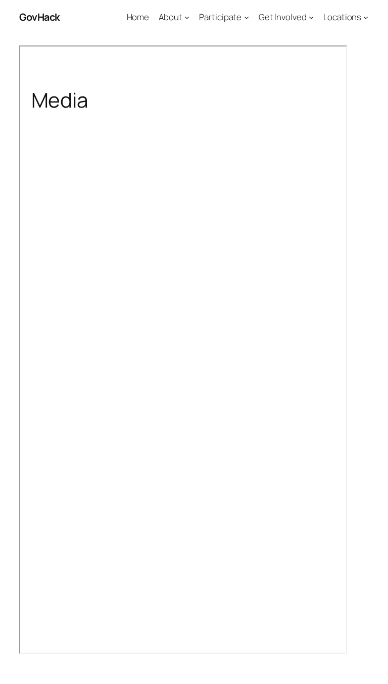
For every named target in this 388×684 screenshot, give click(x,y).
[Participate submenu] (246, 17)
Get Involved (283, 17)
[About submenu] (186, 17)
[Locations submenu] (365, 17)
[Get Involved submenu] (311, 17)
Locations (342, 17)
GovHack (39, 17)
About (170, 17)
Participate (220, 17)
